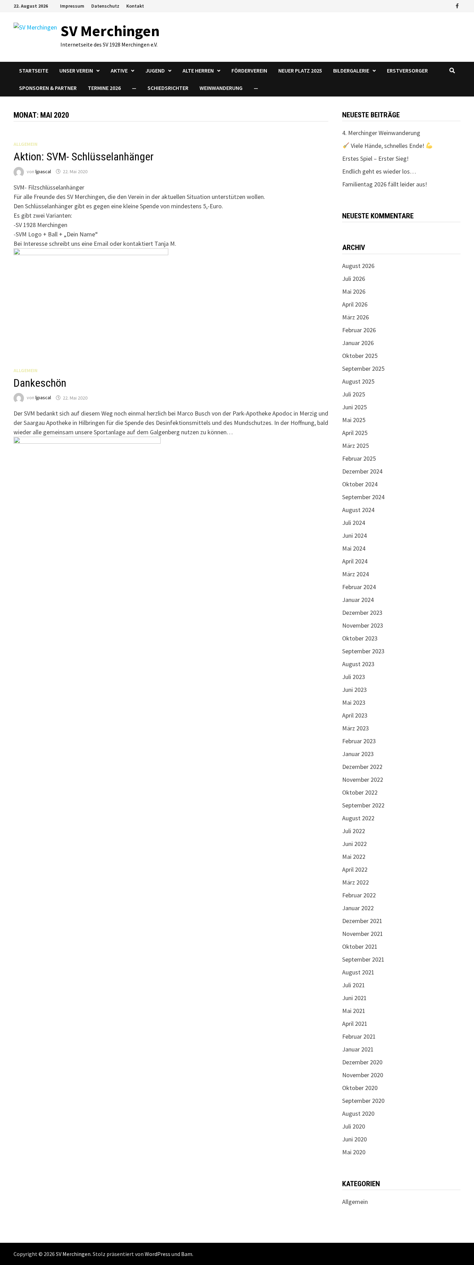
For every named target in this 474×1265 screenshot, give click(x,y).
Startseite (33, 70)
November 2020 (362, 1075)
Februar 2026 (359, 330)
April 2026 (354, 304)
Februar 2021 (359, 1036)
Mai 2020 (353, 1152)
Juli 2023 (353, 677)
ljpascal (43, 171)
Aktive (119, 70)
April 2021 (354, 1024)
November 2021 (362, 934)
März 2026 (355, 317)
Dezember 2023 (362, 613)
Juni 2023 (354, 690)
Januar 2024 (358, 600)
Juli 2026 (353, 279)
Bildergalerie (351, 70)
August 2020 (358, 1113)
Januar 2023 (358, 754)
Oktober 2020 (360, 1088)
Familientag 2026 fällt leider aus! (384, 184)
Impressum (72, 6)
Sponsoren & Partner (48, 87)
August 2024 (358, 510)
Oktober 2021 (360, 946)
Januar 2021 (358, 1049)
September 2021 (363, 959)
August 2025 (358, 381)
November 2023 (362, 625)
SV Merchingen (110, 30)
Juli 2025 (353, 394)
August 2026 (358, 266)
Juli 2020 (353, 1126)
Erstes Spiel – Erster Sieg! (375, 158)
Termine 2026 (104, 87)
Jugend (155, 70)
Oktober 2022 (360, 792)
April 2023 (354, 715)
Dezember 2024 (362, 471)
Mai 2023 (353, 702)
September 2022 (363, 805)
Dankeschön (40, 382)
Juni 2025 (354, 407)
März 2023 (355, 728)
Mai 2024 (353, 548)
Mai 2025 (353, 420)
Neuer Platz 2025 (300, 70)
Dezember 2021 (362, 921)
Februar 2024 (359, 587)
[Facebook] (457, 5)
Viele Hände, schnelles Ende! (387, 146)
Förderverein (249, 70)
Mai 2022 (353, 857)
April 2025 (354, 433)
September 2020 (363, 1101)
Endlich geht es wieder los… (379, 171)
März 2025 (355, 446)
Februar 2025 (359, 458)
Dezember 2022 (362, 767)
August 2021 (358, 972)
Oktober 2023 (360, 638)
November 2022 (362, 780)
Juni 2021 (354, 998)
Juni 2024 (354, 535)
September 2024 (363, 497)
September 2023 (363, 651)
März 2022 (355, 882)
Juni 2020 (354, 1139)
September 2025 (363, 368)
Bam (186, 1253)
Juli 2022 (353, 831)
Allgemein (25, 144)
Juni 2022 (354, 844)
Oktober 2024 (360, 484)
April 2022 (354, 869)
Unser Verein (76, 70)
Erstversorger (407, 70)
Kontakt (135, 6)
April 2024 (354, 561)
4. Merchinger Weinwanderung (381, 133)
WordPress (157, 1253)
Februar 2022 (359, 895)
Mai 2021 (353, 1011)
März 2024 (355, 574)
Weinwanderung (221, 87)
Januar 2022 (358, 908)
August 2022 (358, 818)
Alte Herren (198, 70)
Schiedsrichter (167, 87)
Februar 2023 (359, 741)
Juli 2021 (353, 985)
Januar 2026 (358, 343)
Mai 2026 (353, 291)
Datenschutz (105, 6)
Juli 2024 (353, 523)
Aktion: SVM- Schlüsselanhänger (84, 156)
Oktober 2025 (360, 356)
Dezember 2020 (362, 1062)
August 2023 (358, 664)
